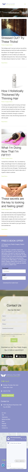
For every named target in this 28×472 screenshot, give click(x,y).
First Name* (5, 268)
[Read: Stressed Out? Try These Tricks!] (14, 27)
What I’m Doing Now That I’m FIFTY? (11, 151)
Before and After (6, 419)
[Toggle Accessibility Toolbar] (3, 465)
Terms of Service (9, 336)
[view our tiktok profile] (8, 381)
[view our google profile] (7, 381)
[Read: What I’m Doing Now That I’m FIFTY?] (14, 137)
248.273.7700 (6, 391)
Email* (4, 275)
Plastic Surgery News (6, 45)
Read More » (4, 63)
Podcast (4, 423)
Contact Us (5, 428)
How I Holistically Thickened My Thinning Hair (12, 94)
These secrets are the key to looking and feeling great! (12, 202)
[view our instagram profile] (5, 381)
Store (3, 421)
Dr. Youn (4, 413)
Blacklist (4, 425)
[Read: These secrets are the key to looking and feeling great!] (14, 190)
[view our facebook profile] (1, 381)
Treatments (5, 417)
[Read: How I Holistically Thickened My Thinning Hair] (14, 79)
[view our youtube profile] (3, 381)
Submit (14, 340)
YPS (3, 415)
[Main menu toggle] (25, 4)
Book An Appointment (7, 395)
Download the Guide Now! (10, 283)
